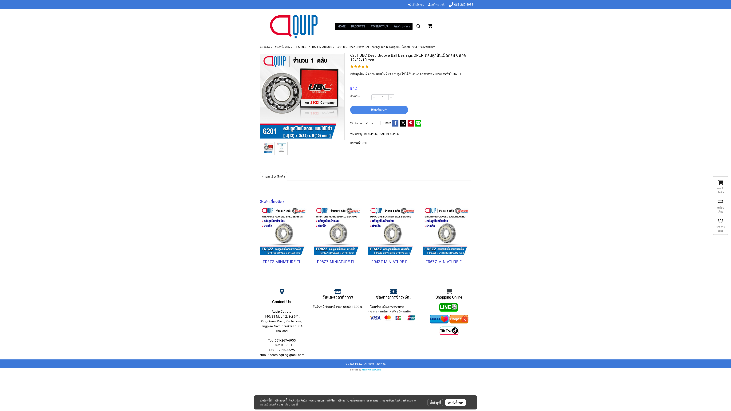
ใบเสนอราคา (402, 26)
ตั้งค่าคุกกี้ (435, 402)
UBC (364, 143)
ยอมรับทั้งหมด (456, 402)
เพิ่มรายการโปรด (363, 123)
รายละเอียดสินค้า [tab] (273, 176)
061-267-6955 (285, 340)
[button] (418, 26)
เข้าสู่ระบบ (417, 4)
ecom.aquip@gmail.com (287, 355)
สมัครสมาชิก (438, 4)
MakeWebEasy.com (371, 369)
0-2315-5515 (284, 345)
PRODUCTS (358, 26)
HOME (342, 26)
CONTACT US (379, 26)
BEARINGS (370, 133)
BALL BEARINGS (389, 133)
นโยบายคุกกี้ (291, 404)
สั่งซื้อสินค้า (381, 109)
